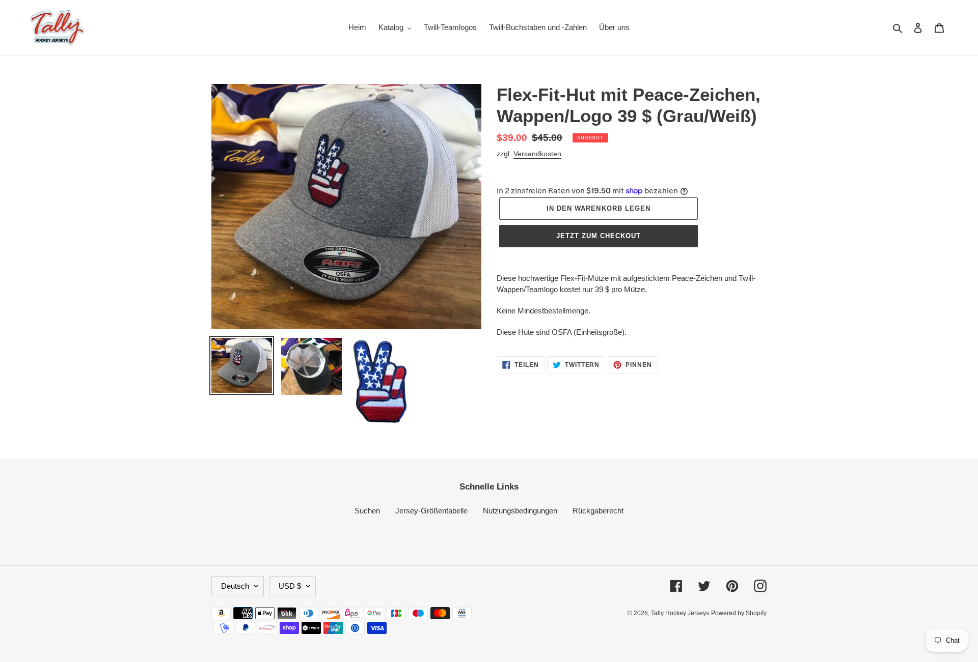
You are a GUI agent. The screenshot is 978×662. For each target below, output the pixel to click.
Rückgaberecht (598, 510)
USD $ (290, 586)
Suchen (367, 510)
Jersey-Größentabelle (431, 510)
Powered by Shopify (739, 613)
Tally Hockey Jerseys (680, 613)
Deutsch (235, 586)
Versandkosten (537, 154)
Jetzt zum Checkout (598, 236)
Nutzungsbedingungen (520, 510)
